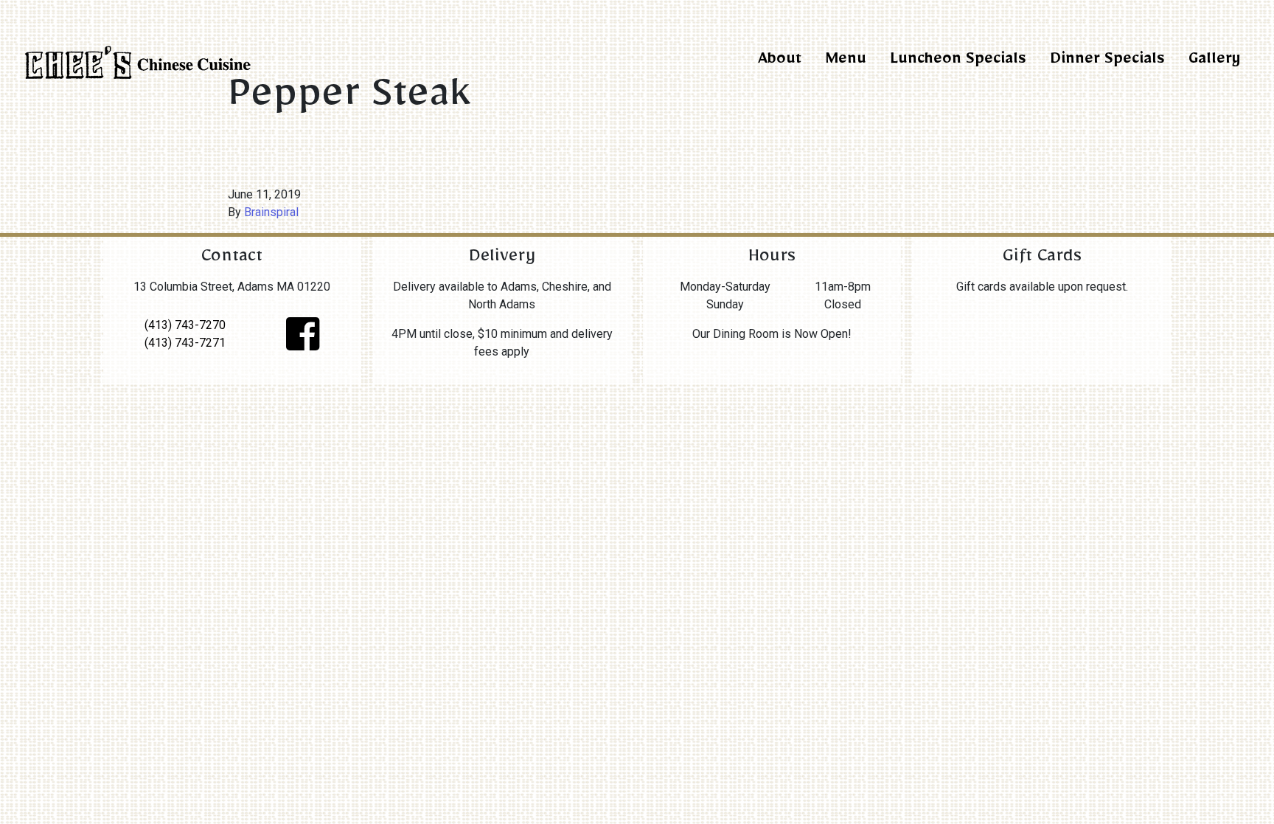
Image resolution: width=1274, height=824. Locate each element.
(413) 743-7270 (185, 325)
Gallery (1214, 61)
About (779, 61)
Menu (845, 61)
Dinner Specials (1107, 61)
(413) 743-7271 (185, 343)
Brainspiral (271, 212)
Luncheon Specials (958, 61)
